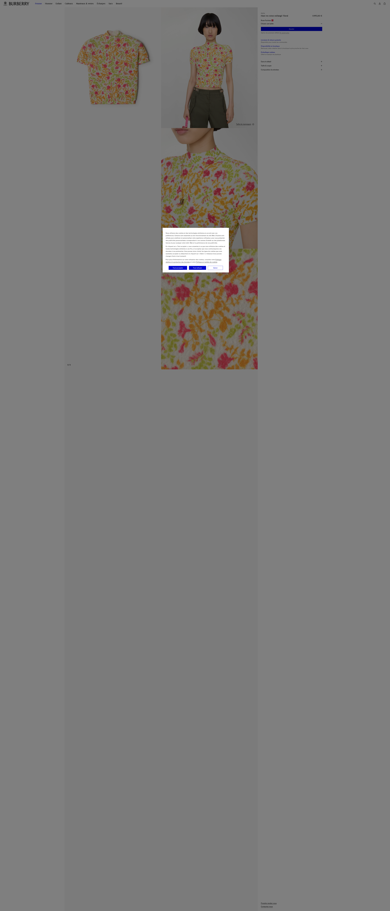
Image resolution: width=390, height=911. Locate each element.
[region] (196, 250)
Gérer (215, 268)
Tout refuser (197, 268)
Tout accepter (178, 268)
